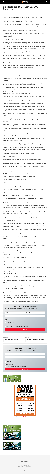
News (12, 11)
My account (32, 457)
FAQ (40, 457)
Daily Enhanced (9, 320)
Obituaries (16, 457)
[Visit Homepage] (25, 2)
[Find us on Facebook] (24, 470)
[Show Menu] (3, 2)
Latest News (11, 457)
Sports (6, 457)
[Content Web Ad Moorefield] (25, 400)
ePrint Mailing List (10, 322)
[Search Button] (46, 2)
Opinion (20, 457)
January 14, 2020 (6, 11)
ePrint (28, 457)
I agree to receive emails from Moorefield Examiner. (17, 326)
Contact (37, 457)
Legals (24, 457)
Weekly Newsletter (10, 324)
